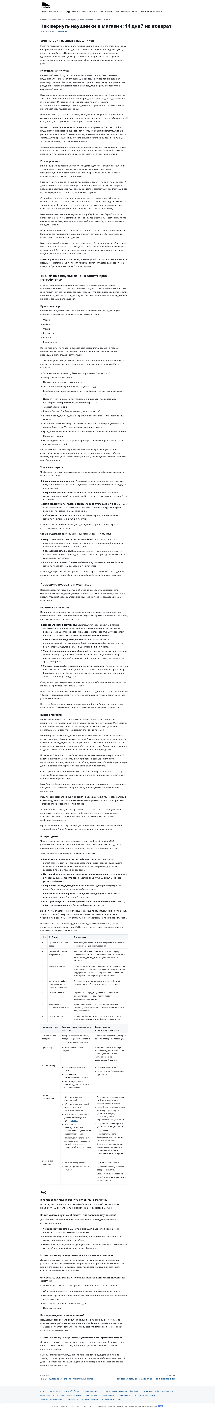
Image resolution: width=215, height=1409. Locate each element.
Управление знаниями (51, 11)
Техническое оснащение (152, 11)
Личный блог (55, 19)
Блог (42, 1391)
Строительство (72, 1399)
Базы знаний (105, 11)
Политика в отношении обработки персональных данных (74, 1391)
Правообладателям (49, 1395)
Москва (74, 1120)
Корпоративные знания (126, 11)
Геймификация (89, 11)
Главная (43, 19)
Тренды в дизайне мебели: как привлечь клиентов (66, 1377)
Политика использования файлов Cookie (122, 1391)
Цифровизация (72, 11)
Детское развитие (90, 1399)
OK (161, 1406)
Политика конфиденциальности (159, 1391)
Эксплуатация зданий (111, 1399)
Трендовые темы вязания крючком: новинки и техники (146, 1377)
